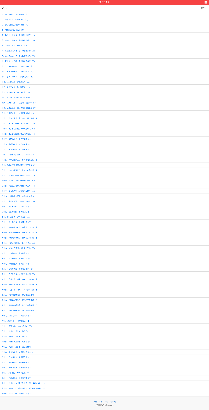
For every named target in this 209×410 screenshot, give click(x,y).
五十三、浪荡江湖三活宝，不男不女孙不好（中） (20, 284)
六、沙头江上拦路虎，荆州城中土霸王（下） (19, 40)
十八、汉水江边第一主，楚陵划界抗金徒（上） (19, 103)
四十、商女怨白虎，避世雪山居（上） (16, 217)
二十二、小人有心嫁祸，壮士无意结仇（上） (19, 123)
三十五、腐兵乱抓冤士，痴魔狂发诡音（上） (19, 191)
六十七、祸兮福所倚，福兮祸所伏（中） (17, 357)
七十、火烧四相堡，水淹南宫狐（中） (16, 373)
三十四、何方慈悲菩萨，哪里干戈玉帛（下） (19, 186)
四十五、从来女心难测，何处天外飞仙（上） (19, 243)
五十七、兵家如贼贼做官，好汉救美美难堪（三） (20, 305)
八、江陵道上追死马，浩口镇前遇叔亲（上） (19, 51)
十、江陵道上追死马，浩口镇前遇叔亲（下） (19, 61)
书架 (101, 402)
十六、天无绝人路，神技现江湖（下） (16, 92)
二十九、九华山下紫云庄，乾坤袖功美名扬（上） (20, 160)
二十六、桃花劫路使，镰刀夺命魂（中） (17, 144)
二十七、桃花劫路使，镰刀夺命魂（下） (17, 149)
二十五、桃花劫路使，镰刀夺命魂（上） (17, 139)
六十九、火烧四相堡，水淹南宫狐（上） (17, 368)
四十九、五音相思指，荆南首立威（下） (17, 264)
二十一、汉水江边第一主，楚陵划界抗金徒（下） (20, 118)
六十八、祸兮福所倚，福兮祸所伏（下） (17, 362)
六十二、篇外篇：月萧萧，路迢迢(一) (16, 331)
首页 (95, 402)
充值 (106, 402)
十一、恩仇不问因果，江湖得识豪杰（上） (18, 66)
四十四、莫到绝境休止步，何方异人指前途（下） (20, 238)
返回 (21, 2)
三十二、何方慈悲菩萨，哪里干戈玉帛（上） (19, 175)
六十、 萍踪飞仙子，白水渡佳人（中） (16, 321)
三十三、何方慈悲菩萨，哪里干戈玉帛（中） (19, 181)
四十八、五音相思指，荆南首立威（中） (17, 258)
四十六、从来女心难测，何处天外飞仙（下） (19, 248)
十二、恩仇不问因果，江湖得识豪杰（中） (18, 71)
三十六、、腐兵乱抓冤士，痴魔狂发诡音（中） (19, 196)
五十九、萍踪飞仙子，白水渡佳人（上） (17, 316)
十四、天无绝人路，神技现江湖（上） (16, 82)
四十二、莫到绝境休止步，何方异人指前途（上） (20, 227)
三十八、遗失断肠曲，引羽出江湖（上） (17, 207)
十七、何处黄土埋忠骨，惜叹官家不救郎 (17, 97)
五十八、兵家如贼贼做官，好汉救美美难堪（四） (20, 310)
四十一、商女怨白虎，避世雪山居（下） (17, 222)
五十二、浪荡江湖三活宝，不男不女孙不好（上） (20, 279)
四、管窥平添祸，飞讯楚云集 (13, 30)
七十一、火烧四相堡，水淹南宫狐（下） (17, 378)
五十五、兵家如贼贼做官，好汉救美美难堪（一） (20, 295)
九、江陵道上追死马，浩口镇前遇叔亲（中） (19, 56)
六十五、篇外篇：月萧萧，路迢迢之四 (16, 347)
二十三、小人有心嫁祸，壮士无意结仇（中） (19, 129)
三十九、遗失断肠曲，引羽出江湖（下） (17, 212)
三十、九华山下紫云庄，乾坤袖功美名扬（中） (19, 165)
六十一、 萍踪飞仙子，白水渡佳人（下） (17, 326)
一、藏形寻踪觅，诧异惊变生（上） (15, 14)
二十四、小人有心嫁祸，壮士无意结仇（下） (19, 134)
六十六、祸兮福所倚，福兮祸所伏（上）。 (18, 352)
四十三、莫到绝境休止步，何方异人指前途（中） (20, 233)
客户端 (113, 402)
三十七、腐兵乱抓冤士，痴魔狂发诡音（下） (19, 201)
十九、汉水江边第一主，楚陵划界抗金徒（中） (19, 108)
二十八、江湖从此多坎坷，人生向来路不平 (18, 155)
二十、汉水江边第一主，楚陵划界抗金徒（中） (19, 113)
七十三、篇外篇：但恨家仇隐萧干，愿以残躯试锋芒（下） (24, 388)
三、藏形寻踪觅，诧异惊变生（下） (15, 25)
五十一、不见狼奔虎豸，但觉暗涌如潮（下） (19, 274)
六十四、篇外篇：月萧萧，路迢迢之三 (16, 342)
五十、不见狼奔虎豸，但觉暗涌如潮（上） (18, 269)
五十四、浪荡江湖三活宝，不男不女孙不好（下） (20, 290)
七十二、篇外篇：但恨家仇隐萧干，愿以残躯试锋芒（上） (24, 383)
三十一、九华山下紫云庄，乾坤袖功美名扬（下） (20, 170)
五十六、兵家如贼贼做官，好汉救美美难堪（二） (20, 300)
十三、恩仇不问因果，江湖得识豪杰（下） (18, 77)
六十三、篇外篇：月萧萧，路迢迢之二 (16, 336)
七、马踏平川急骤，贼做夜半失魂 (14, 46)
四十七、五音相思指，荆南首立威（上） (17, 253)
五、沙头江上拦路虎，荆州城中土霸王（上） (19, 35)
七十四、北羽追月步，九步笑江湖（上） (17, 394)
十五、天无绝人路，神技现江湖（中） (16, 87)
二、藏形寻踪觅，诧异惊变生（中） (15, 20)
